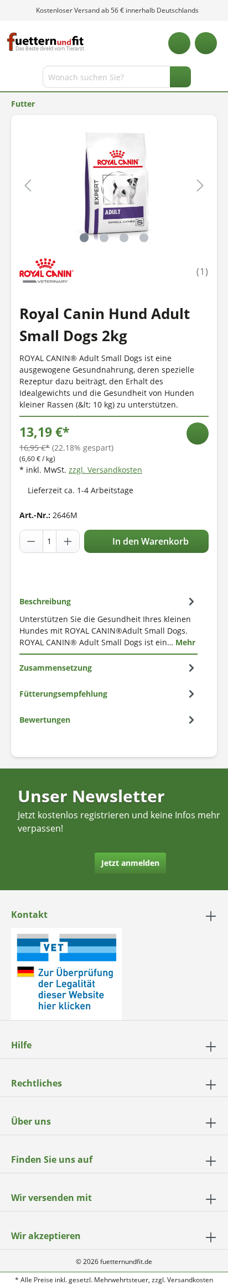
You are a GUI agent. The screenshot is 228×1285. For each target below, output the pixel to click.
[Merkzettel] (179, 43)
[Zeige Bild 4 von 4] (143, 237)
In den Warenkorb (149, 541)
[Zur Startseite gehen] (46, 41)
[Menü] (9, 79)
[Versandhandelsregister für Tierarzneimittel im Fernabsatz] (66, 973)
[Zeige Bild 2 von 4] (104, 237)
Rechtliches (36, 1083)
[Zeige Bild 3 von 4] (124, 237)
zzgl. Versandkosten (105, 469)
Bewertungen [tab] (44, 719)
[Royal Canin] (46, 270)
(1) (202, 271)
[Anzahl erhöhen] (67, 541)
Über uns (31, 1121)
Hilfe (21, 1045)
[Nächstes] (200, 185)
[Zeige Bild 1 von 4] (84, 237)
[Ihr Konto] (206, 43)
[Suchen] (180, 77)
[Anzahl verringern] (31, 541)
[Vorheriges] (27, 185)
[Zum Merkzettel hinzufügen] (197, 433)
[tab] (108, 621)
